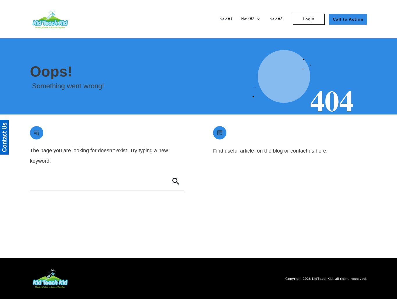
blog (278, 151)
